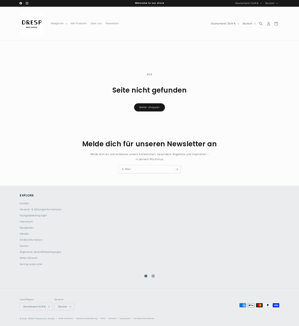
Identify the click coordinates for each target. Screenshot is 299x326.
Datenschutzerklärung (86, 318)
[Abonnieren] (176, 169)
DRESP (31, 319)
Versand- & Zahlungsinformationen (41, 209)
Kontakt (24, 203)
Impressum (26, 221)
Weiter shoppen (149, 107)
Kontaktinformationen (144, 318)
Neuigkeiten (27, 227)
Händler (24, 233)
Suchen (24, 245)
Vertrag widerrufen (31, 264)
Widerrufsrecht (28, 258)
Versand (112, 318)
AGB (103, 318)
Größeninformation (31, 239)
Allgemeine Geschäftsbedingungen (40, 252)
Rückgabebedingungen (33, 215)
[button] (59, 23)
